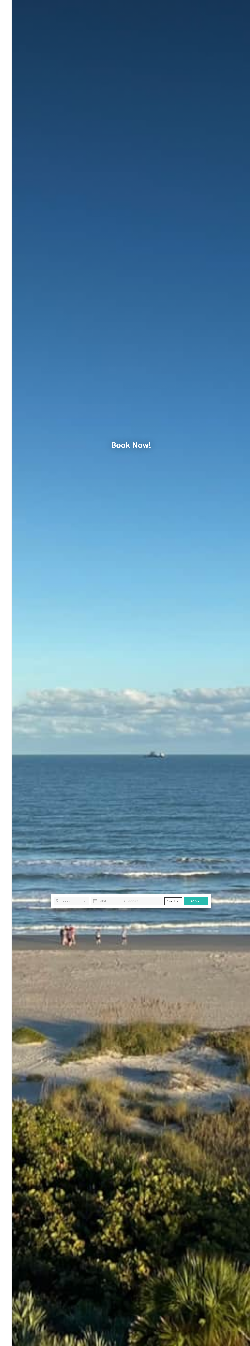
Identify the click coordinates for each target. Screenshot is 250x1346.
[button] (173, 901)
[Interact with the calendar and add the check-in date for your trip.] (95, 901)
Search (198, 901)
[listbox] (71, 901)
